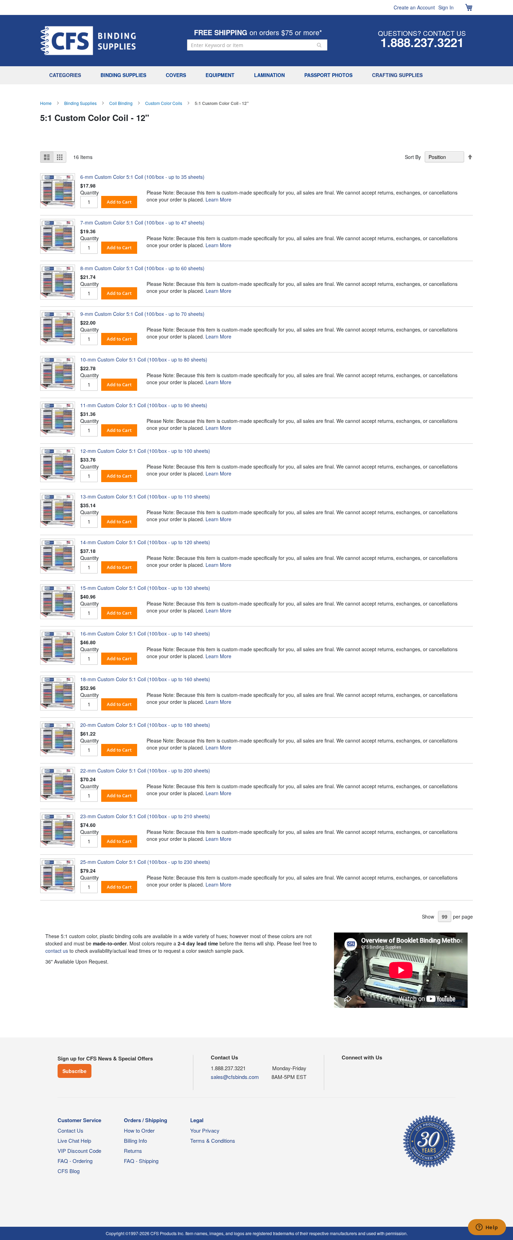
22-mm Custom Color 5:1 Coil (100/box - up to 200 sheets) (145, 770)
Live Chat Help (74, 1140)
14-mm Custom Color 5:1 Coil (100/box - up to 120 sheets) (145, 542)
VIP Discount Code (79, 1150)
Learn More (218, 199)
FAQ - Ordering (75, 1160)
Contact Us (70, 1130)
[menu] (256, 75)
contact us (56, 950)
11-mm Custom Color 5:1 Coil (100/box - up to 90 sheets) (143, 405)
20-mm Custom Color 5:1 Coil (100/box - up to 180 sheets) (145, 724)
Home (46, 103)
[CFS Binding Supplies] (88, 40)
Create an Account (414, 7)
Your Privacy (205, 1130)
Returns (133, 1150)
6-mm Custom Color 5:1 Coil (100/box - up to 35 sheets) (142, 176)
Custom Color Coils (163, 103)
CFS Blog (69, 1170)
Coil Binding (121, 103)
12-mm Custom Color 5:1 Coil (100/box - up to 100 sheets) (145, 450)
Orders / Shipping (145, 1120)
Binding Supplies (80, 103)
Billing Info (135, 1140)
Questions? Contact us (422, 33)
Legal (196, 1120)
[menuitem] (67, 75)
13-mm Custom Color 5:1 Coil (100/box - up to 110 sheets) (145, 496)
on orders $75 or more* (258, 32)
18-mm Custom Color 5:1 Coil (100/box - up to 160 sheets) (145, 679)
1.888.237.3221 (422, 42)
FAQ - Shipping (141, 1160)
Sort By (413, 156)
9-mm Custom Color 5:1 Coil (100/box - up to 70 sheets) (142, 313)
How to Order (139, 1130)
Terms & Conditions (212, 1140)
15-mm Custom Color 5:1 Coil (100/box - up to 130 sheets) (145, 587)
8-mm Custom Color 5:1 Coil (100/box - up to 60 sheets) (142, 268)
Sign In (446, 7)
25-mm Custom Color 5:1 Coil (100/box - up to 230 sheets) (145, 861)
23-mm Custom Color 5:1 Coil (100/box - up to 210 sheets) (145, 816)
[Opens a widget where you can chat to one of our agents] (487, 1228)
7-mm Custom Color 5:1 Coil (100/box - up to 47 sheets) (142, 222)
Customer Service (79, 1120)
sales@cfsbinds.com (235, 1076)
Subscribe (74, 1070)
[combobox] (257, 45)
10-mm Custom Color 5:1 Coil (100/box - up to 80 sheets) (143, 359)
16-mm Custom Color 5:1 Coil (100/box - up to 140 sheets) (145, 633)
